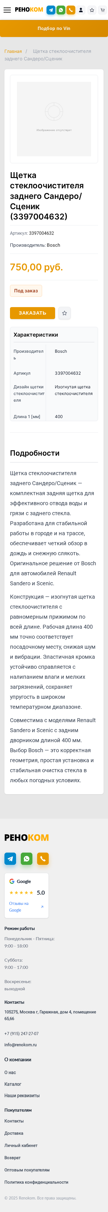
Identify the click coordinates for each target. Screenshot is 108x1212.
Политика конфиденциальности (36, 1182)
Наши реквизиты (22, 1095)
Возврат (12, 1157)
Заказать (32, 313)
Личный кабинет (20, 1145)
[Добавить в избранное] (64, 313)
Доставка (13, 1133)
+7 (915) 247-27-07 (21, 1033)
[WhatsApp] (60, 10)
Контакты (14, 1121)
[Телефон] (43, 859)
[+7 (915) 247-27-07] (70, 10)
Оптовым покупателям (27, 1169)
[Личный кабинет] (80, 10)
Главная (13, 51)
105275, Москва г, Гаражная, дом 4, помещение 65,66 (50, 1015)
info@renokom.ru (20, 1044)
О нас (10, 1072)
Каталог (12, 1084)
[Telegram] (51, 10)
